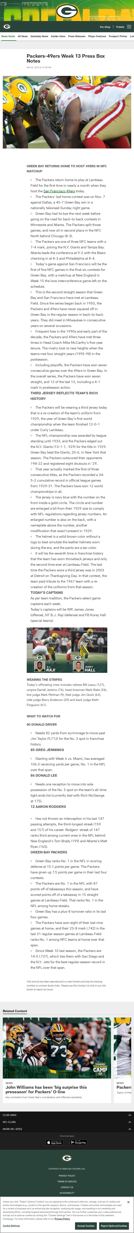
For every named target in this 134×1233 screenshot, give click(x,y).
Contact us (67, 1187)
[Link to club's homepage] (7, 25)
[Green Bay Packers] (67, 1159)
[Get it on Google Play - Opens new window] (78, 1144)
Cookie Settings (11, 1225)
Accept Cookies (85, 1225)
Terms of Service (67, 1181)
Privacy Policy (67, 1175)
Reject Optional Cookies (114, 1225)
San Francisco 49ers (59, 191)
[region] (67, 1215)
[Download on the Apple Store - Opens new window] (54, 1143)
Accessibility (67, 1193)
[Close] (128, 1202)
